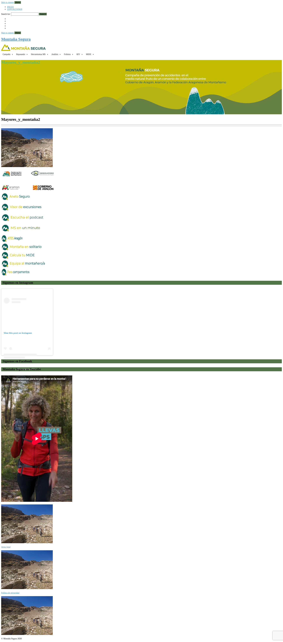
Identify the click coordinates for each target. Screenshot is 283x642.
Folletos (67, 54)
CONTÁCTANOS (14, 9)
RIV (78, 54)
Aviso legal (5, 547)
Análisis (54, 54)
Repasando (20, 54)
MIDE (88, 54)
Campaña (6, 54)
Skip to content (7, 2)
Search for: (5, 14)
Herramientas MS (38, 54)
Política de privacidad (10, 593)
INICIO (10, 7)
